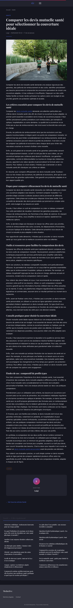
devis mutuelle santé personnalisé (27, 449)
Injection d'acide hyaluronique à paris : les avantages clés (53, 532)
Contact (18, 597)
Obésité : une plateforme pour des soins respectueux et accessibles (17, 553)
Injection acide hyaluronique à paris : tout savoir (53, 538)
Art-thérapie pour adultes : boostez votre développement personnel (17, 547)
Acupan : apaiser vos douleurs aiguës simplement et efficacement (16, 566)
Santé (13, 10)
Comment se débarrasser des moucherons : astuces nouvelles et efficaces (53, 566)
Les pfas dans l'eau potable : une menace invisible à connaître (52, 526)
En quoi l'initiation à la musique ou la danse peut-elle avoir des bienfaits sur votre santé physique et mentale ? (18, 533)
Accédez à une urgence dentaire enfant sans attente (18, 540)
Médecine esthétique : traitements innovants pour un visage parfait (19, 526)
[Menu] (40, 3)
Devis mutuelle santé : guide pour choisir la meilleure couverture (53, 559)
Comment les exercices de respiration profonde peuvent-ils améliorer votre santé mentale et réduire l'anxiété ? (53, 552)
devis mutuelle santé (24, 111)
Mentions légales (8, 597)
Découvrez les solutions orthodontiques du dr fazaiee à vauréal (53, 545)
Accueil (8, 10)
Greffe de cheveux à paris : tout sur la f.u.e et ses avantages (18, 559)
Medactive (7, 591)
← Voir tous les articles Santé (16, 502)
